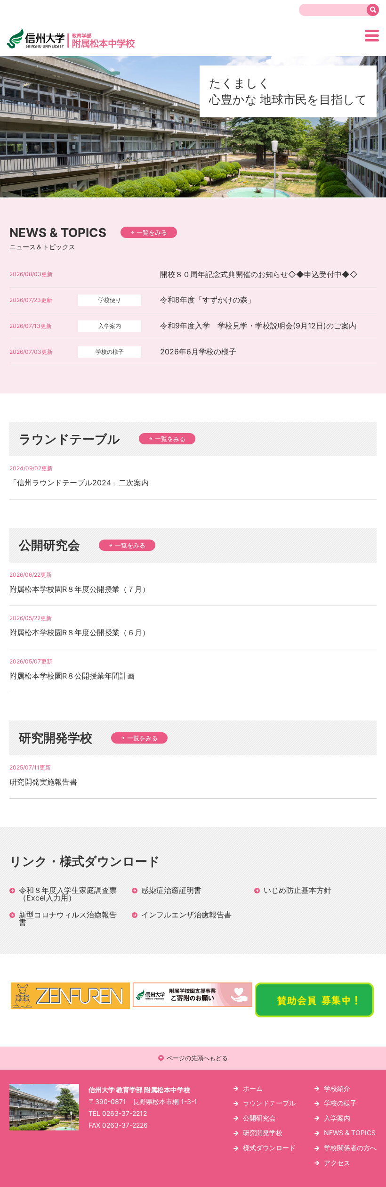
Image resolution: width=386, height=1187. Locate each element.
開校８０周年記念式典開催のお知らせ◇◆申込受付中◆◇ (259, 274)
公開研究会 (259, 1118)
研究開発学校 (262, 1133)
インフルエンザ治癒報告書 (186, 914)
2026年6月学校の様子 (198, 351)
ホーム (253, 1088)
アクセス (337, 1163)
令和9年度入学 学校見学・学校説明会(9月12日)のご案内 (258, 325)
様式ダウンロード (269, 1148)
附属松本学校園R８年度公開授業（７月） (79, 589)
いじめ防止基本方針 (297, 890)
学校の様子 (340, 1103)
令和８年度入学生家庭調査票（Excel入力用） (68, 893)
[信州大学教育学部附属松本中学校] (91, 48)
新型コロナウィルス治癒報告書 (68, 918)
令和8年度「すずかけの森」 (207, 299)
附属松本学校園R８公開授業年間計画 (72, 675)
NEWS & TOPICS (350, 1133)
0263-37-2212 (124, 1113)
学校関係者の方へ (350, 1148)
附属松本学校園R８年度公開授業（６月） (79, 632)
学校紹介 (337, 1088)
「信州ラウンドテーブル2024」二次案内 (79, 482)
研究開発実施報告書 (43, 781)
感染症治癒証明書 (171, 890)
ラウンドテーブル (269, 1103)
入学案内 (337, 1118)
